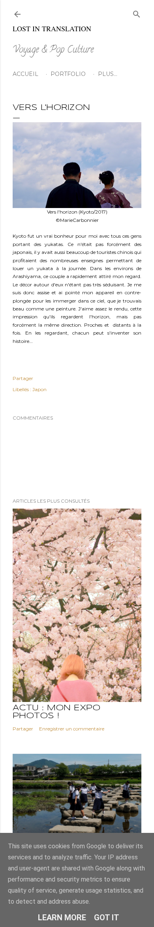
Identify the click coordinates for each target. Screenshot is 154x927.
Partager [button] (23, 378)
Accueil (25, 74)
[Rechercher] (136, 12)
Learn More (62, 917)
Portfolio (68, 74)
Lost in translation (52, 28)
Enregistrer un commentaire (71, 729)
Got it (106, 917)
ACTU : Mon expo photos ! (56, 712)
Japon (39, 389)
